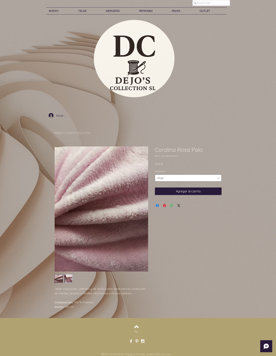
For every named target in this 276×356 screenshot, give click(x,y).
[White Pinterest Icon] (136, 341)
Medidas (160, 171)
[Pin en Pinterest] (164, 205)
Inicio (57, 133)
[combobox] (188, 178)
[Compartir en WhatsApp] (171, 205)
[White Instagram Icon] (142, 341)
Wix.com (166, 354)
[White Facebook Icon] (131, 341)
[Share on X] (178, 205)
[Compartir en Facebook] (157, 205)
